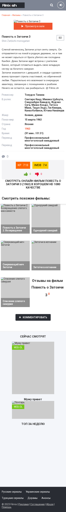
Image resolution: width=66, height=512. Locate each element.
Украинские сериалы (38, 491)
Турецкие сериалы (13, 498)
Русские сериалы (12, 491)
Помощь (6, 507)
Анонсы (46, 498)
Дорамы (32, 498)
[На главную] (12, 5)
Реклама (23, 504)
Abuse (50, 504)
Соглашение (37, 504)
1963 (27, 128)
